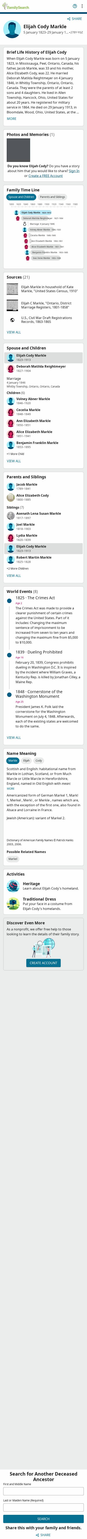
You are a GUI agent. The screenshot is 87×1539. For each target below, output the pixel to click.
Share (77, 18)
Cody (39, 760)
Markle (12, 760)
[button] (43, 289)
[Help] (75, 6)
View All (14, 332)
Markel (12, 859)
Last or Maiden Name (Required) (23, 1500)
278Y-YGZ (76, 32)
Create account (43, 963)
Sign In (74, 171)
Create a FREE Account (46, 176)
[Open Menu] (82, 6)
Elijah (26, 760)
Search (43, 1519)
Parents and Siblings (52, 197)
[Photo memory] (18, 150)
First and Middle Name (17, 1484)
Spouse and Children (21, 197)
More (11, 118)
